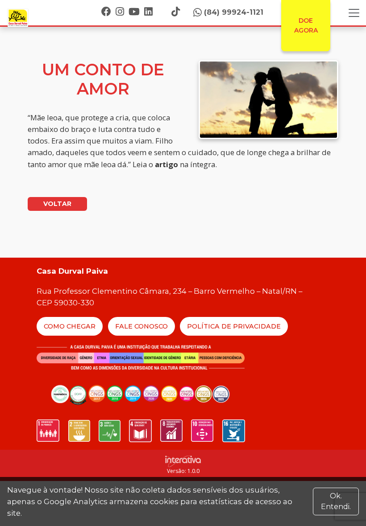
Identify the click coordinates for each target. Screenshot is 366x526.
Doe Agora (306, 25)
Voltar (57, 204)
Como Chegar (70, 326)
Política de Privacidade (234, 326)
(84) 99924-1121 (233, 12)
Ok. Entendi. (336, 501)
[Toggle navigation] (354, 12)
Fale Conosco (141, 326)
